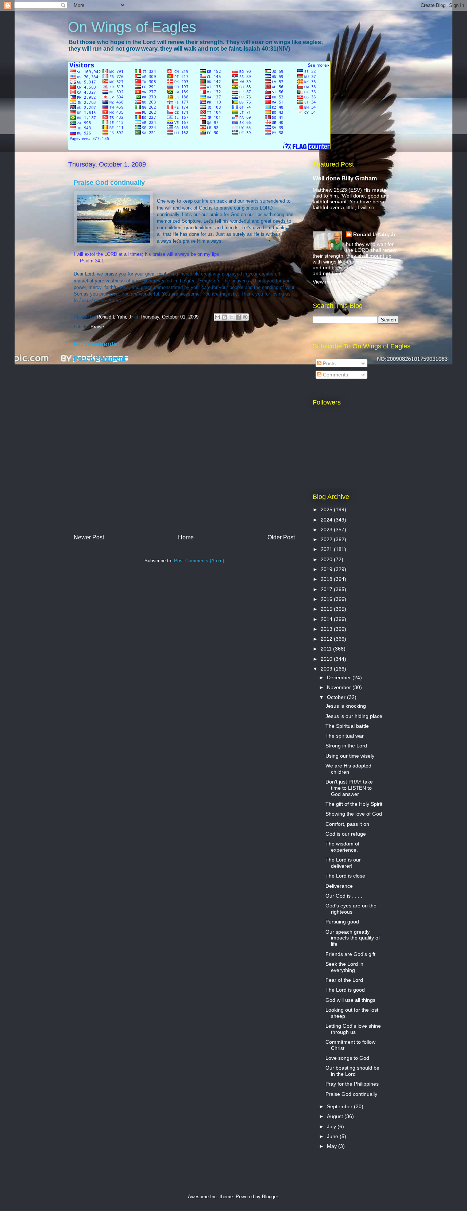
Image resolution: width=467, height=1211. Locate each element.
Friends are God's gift (350, 954)
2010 (327, 659)
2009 (327, 669)
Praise (97, 326)
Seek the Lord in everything (344, 967)
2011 (327, 649)
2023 (327, 529)
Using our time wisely (349, 756)
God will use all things (350, 1000)
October (337, 697)
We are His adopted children (348, 769)
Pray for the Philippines (352, 1084)
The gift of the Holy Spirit (353, 804)
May (332, 1146)
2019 (327, 569)
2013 (327, 629)
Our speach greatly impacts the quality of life (352, 938)
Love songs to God (347, 1058)
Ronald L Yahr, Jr (374, 234)
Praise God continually (351, 1094)
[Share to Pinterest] (245, 317)
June (333, 1136)
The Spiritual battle (347, 726)
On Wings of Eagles (132, 27)
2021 (327, 549)
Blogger (270, 1196)
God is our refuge (345, 834)
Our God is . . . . (343, 896)
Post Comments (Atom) (199, 560)
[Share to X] (231, 317)
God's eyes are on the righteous (351, 909)
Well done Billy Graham (345, 178)
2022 (327, 539)
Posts (328, 363)
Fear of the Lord (344, 980)
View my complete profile (341, 282)
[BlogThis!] (224, 317)
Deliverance (339, 886)
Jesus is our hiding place (353, 716)
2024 (327, 520)
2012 (327, 639)
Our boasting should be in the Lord (352, 1071)
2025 (327, 509)
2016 (327, 599)
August (335, 1116)
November (339, 687)
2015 (327, 609)
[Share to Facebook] (238, 317)
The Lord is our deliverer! (343, 863)
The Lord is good (345, 990)
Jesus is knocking (345, 706)
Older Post (281, 537)
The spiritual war (344, 736)
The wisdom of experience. (342, 847)
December (339, 677)
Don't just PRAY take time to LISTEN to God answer (349, 788)
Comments (334, 375)
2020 (327, 559)
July (332, 1126)
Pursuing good (342, 922)
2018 (327, 579)
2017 (327, 589)
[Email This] (217, 317)
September (340, 1106)
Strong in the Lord (346, 746)
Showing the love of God (353, 814)
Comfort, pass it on (347, 824)
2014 (327, 619)
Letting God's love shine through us (353, 1029)
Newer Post (89, 537)
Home (186, 537)
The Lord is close (345, 876)
